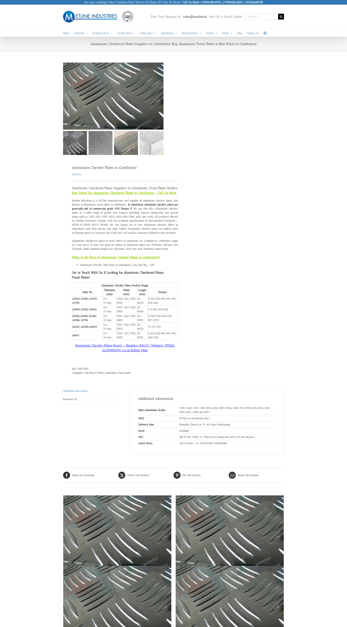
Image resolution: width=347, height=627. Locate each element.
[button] (265, 33)
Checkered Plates (94, 372)
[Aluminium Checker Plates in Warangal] (230, 602)
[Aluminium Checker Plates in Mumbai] (117, 602)
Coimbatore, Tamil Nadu (118, 372)
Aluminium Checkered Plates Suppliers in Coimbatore (109, 188)
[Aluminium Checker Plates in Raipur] (230, 531)
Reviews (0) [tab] (70, 399)
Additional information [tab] (75, 390)
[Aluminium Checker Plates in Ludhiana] (117, 531)
